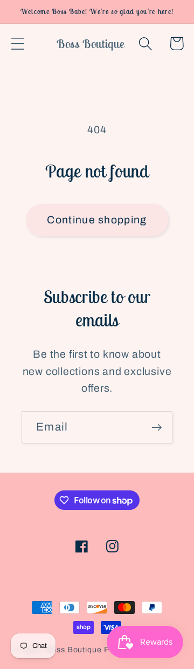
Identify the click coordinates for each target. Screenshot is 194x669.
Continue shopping (97, 220)
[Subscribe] (156, 427)
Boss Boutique (74, 649)
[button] (17, 43)
